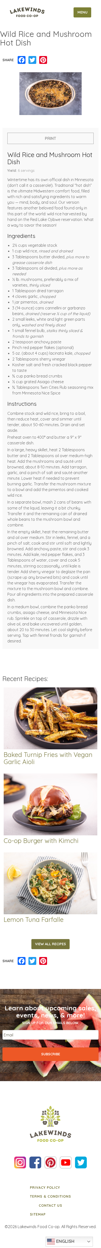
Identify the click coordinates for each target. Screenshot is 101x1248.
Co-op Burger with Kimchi (41, 840)
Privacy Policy (45, 1187)
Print (50, 138)
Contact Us (50, 1205)
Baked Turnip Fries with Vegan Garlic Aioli (48, 758)
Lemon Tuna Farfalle (33, 919)
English (65, 1241)
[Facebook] (21, 60)
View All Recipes (50, 944)
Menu (82, 12)
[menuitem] (50, 1187)
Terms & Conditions (50, 1196)
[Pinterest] (43, 60)
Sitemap (38, 1214)
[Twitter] (32, 60)
